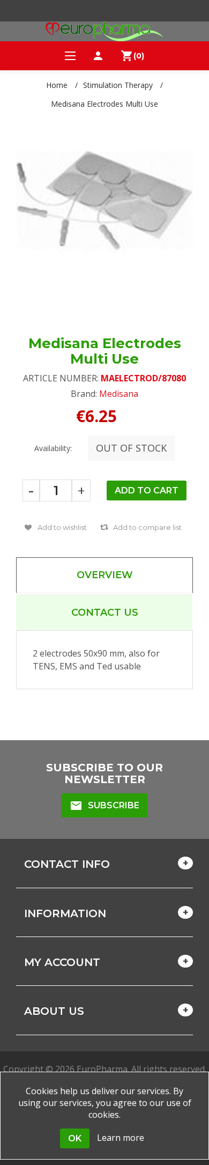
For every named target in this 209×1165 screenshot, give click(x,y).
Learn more (120, 1138)
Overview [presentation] (105, 575)
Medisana (118, 394)
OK (74, 1138)
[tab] (104, 575)
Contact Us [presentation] (104, 612)
